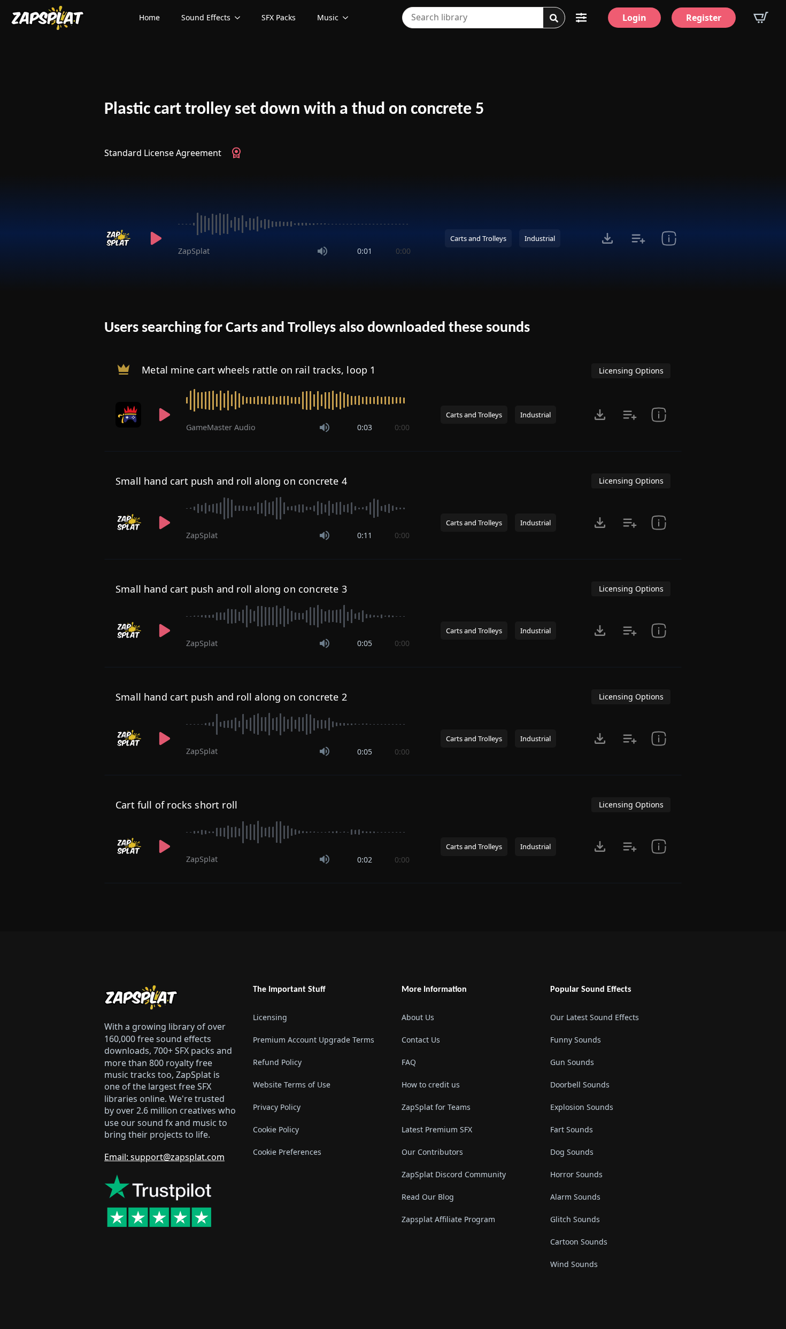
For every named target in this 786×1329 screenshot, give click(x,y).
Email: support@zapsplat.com (164, 1157)
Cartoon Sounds (578, 1242)
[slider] (294, 224)
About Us (418, 1017)
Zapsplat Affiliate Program (448, 1219)
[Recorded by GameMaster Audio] (129, 415)
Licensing (270, 1017)
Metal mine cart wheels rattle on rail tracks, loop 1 (258, 369)
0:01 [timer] (364, 251)
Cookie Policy (276, 1129)
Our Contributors (432, 1152)
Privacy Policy (276, 1107)
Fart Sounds (571, 1129)
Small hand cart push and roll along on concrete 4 (231, 481)
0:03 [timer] (364, 427)
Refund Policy (277, 1062)
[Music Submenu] (348, 17)
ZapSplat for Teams (436, 1107)
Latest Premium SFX (437, 1129)
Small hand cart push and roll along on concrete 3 (231, 588)
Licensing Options (631, 371)
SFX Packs (278, 17)
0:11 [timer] (364, 535)
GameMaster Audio (221, 427)
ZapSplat (194, 251)
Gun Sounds (572, 1062)
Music (327, 17)
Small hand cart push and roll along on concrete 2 (231, 696)
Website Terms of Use (291, 1084)
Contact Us (421, 1040)
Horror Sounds (576, 1174)
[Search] (554, 18)
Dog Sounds (572, 1152)
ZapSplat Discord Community (454, 1174)
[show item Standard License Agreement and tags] (668, 238)
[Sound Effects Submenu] (240, 17)
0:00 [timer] (403, 251)
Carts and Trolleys (478, 238)
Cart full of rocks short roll (176, 804)
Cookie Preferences (287, 1152)
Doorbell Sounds (580, 1084)
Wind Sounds (574, 1264)
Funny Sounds (575, 1040)
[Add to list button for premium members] (638, 238)
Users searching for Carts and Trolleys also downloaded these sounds (317, 328)
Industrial (540, 238)
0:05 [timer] (364, 643)
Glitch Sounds (575, 1219)
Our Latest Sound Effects (594, 1017)
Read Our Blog (428, 1197)
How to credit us (431, 1084)
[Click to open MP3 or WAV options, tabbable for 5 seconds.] (607, 238)
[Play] (155, 238)
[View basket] (760, 17)
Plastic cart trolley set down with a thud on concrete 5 (294, 109)
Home (149, 17)
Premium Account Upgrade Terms (313, 1040)
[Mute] (322, 251)
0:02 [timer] (364, 859)
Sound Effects (205, 17)
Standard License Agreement (162, 153)
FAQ (409, 1062)
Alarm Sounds (575, 1197)
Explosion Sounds (581, 1107)
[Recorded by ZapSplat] (119, 238)
